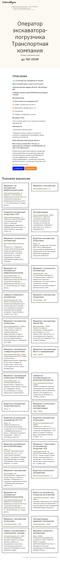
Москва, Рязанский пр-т (38, 326)
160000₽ (23, 326)
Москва (35, 243)
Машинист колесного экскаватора (43, 532)
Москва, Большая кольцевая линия (12, 193)
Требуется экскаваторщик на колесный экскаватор (43, 377)
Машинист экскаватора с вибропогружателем (15, 350)
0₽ (21, 193)
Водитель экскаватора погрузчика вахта (14, 405)
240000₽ (51, 215)
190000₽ (40, 411)
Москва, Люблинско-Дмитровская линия (13, 500)
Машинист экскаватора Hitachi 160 (44, 322)
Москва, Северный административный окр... (14, 243)
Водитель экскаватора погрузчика (43, 239)
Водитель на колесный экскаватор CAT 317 (14, 419)
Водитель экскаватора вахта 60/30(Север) (14, 445)
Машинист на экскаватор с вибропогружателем (13, 188)
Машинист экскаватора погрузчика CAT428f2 (15, 376)
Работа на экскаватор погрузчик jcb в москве (44, 493)
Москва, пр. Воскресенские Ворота (12, 217)
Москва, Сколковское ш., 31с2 (11, 300)
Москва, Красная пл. (37, 300)
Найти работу (31, 168)
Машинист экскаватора (44, 186)
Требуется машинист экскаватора (14, 296)
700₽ (20, 300)
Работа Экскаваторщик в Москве (21, 8)
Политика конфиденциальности (49, 557)
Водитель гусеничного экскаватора (43, 471)
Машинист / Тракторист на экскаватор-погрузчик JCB (44, 446)
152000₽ (52, 497)
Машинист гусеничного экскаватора (15, 239)
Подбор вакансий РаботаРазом (19, 6)
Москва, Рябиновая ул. (38, 273)
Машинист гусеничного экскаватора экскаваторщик (44, 406)
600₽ (46, 273)
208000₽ (40, 354)
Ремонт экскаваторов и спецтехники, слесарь (15, 532)
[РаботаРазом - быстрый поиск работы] (9, 3)
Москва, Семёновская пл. (39, 524)
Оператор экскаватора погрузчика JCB (14, 213)
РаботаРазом (24, 164)
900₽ (45, 300)
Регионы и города (37, 557)
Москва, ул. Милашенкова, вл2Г (40, 188)
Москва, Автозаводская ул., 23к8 (11, 536)
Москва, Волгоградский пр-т (10, 524)
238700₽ (23, 354)
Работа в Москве (33, 6)
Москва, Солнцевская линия (10, 275)
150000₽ (48, 524)
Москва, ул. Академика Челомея (40, 215)
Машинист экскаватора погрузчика (44, 296)
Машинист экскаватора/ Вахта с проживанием (44, 350)
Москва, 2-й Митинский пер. (10, 380)
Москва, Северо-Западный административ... (43, 423)
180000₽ (40, 536)
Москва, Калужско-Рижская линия (41, 497)
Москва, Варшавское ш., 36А (39, 451)
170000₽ (48, 326)
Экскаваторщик (40, 212)
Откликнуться (18, 168)
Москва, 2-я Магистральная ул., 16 (11, 326)
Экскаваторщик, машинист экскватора (43, 520)
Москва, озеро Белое (8, 473)
